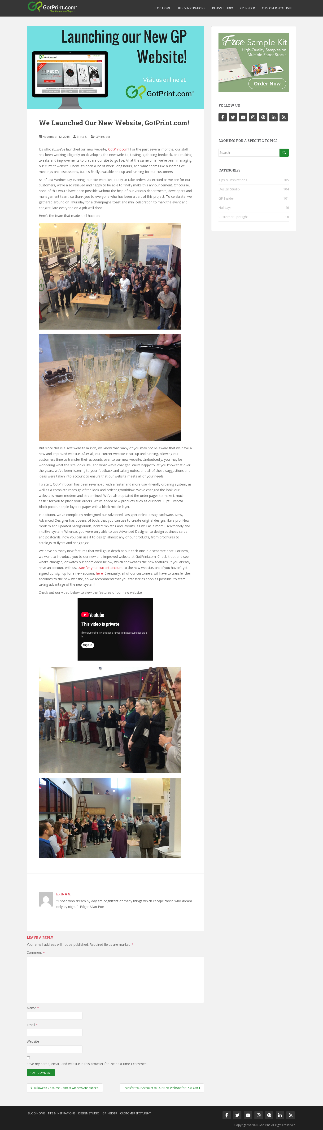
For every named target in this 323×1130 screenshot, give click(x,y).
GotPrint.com (118, 149)
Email (32, 1025)
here (99, 573)
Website (33, 1041)
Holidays (224, 207)
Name (33, 1008)
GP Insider (247, 8)
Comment (36, 952)
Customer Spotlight (277, 8)
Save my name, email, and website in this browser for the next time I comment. (87, 1063)
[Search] (284, 153)
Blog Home (162, 8)
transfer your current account (100, 567)
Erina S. (82, 136)
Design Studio (222, 8)
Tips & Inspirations (191, 8)
